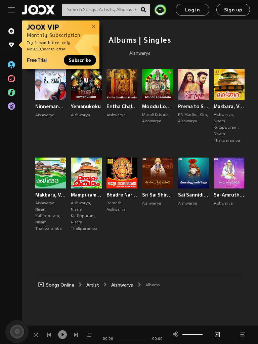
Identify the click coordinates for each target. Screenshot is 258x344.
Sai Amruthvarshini (229, 195)
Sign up (233, 10)
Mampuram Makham (86, 195)
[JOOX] (38, 10)
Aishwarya (139, 53)
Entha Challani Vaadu (121, 106)
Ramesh (114, 203)
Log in (192, 10)
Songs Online (60, 285)
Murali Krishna (155, 115)
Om (203, 115)
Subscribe (80, 60)
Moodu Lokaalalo (157, 106)
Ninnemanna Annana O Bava (50, 106)
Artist (92, 285)
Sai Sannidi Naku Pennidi (193, 195)
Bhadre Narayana (121, 195)
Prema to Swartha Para (193, 106)
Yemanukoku (86, 106)
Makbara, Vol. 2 (50, 195)
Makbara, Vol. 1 (229, 106)
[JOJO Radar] (160, 9)
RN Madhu (188, 115)
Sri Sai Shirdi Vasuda (157, 195)
